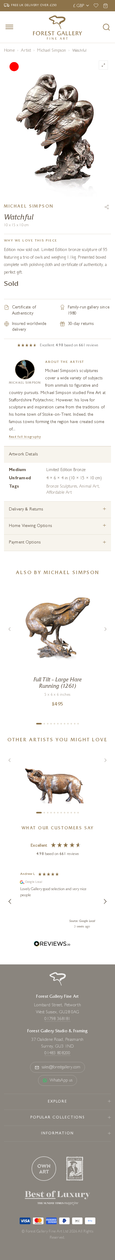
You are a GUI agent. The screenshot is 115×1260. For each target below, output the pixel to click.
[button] (10, 901)
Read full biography (25, 437)
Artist (26, 51)
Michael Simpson (51, 51)
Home (9, 51)
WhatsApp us (61, 1080)
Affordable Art (59, 493)
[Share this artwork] (106, 207)
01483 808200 (57, 1053)
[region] (57, 901)
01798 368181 (57, 1019)
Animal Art (89, 486)
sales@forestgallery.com (61, 1067)
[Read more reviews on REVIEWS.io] (52, 945)
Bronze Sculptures (61, 486)
